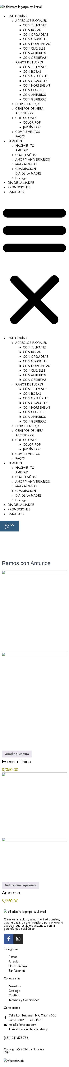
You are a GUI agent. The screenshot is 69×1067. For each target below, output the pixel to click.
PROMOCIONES (19, 187)
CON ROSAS (32, 30)
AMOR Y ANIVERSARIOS (32, 159)
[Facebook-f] (8, 939)
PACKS (20, 136)
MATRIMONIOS (26, 164)
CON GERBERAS (35, 58)
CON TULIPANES (35, 25)
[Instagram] (18, 939)
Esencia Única (16, 761)
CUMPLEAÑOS (25, 155)
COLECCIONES (26, 118)
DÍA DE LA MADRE (28, 173)
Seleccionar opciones (20, 885)
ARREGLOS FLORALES (31, 21)
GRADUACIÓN (25, 169)
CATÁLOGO (16, 192)
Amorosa (11, 892)
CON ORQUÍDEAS (35, 34)
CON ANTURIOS (34, 53)
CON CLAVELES (34, 48)
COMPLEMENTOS (27, 132)
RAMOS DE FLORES (29, 62)
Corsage (20, 178)
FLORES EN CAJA (27, 104)
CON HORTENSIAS (36, 44)
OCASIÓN (15, 141)
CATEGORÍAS (17, 16)
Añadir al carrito (17, 754)
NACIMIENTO (24, 145)
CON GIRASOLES (35, 39)
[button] (34, 265)
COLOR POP (32, 122)
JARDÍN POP (32, 127)
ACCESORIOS (24, 113)
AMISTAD (21, 150)
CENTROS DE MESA (29, 108)
